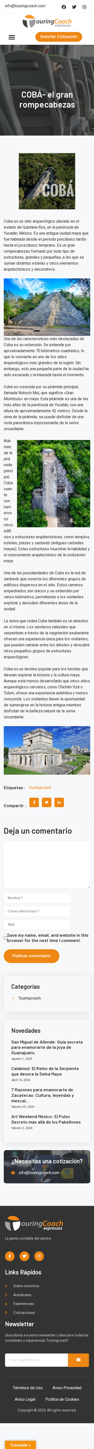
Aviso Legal (25, 1399)
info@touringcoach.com (25, 6)
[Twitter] (74, 7)
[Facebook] (63, 7)
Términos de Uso (28, 1388)
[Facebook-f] (10, 1256)
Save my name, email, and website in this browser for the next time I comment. (47, 937)
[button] (12, 37)
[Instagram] (84, 7)
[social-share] (34, 802)
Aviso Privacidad (67, 1388)
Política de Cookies (62, 1399)
